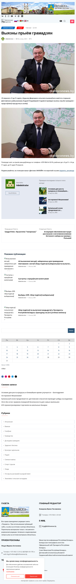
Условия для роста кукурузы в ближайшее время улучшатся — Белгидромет (57, 190)
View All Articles (12, 193)
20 (38, 354)
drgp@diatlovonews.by (49, 526)
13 (38, 350)
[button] (72, 21)
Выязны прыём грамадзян (26, 33)
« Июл (3, 369)
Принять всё (33, 576)
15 (58, 350)
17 (7, 354)
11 (17, 350)
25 (17, 357)
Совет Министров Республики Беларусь (52, 550)
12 (27, 350)
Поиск (71, 330)
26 (27, 357)
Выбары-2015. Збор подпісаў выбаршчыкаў (36, 295)
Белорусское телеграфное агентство (51, 543)
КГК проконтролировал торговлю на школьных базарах (24, 405)
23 (69, 354)
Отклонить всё (15, 576)
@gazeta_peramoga (66, 171)
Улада (7, 469)
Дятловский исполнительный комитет (52, 553)
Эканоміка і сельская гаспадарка (16, 478)
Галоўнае (8, 431)
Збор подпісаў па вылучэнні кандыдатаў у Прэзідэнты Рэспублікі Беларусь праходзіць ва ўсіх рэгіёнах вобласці (42, 311)
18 (17, 354)
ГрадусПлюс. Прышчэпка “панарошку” (21, 232)
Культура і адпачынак (12, 450)
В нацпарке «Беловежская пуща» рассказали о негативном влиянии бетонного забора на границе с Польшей (57, 235)
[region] (24, 569)
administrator (9, 39)
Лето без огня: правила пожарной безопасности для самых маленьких (30, 402)
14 (48, 350)
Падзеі (7, 455)
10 (7, 350)
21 (48, 354)
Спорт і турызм (10, 464)
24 (7, 357)
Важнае (7, 426)
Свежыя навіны (10, 459)
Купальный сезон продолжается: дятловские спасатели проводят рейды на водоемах (57, 209)
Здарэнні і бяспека (11, 445)
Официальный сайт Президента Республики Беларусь (54, 546)
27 (38, 357)
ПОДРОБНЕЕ (10, 571)
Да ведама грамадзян (12, 441)
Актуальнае (9, 422)
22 (59, 354)
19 (27, 354)
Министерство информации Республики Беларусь (56, 540)
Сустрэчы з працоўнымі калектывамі (33, 279)
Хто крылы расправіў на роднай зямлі (17, 474)
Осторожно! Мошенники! (58, 200)
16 (69, 350)
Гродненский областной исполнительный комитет (56, 555)
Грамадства (9, 436)
